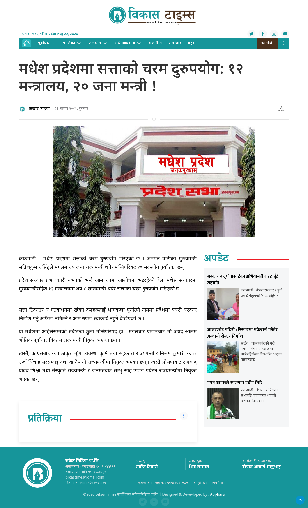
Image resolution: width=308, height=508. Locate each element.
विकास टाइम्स (39, 109)
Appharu (217, 494)
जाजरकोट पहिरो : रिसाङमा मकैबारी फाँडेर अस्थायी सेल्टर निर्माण (242, 333)
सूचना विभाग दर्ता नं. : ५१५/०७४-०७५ (163, 482)
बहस (191, 43)
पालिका (69, 43)
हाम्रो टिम (200, 482)
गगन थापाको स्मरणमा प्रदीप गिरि (234, 383)
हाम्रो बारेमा (219, 482)
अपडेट (216, 259)
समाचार (175, 43)
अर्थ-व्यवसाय (124, 43)
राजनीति (155, 43)
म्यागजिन (267, 43)
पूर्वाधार (44, 43)
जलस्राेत (94, 43)
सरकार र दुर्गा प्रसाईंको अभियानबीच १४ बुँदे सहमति (242, 280)
